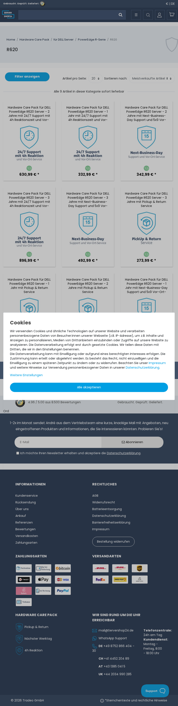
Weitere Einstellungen (26, 375)
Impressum (157, 363)
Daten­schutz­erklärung (142, 367)
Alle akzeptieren (89, 387)
